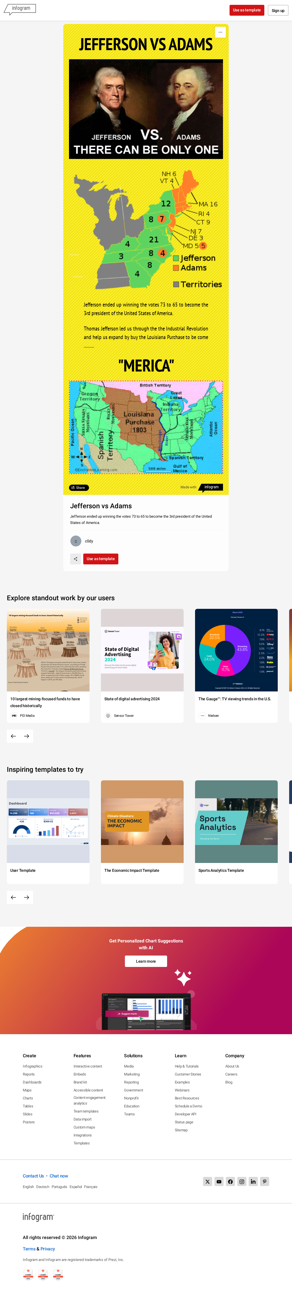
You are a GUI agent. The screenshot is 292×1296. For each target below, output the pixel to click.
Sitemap (181, 1130)
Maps (27, 1090)
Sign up (278, 10)
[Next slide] (26, 736)
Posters (29, 1122)
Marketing (131, 1074)
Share (80, 488)
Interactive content (88, 1066)
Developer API (185, 1114)
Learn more (146, 961)
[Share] (75, 559)
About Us (232, 1066)
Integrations (83, 1135)
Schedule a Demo (188, 1106)
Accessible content (88, 1090)
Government (133, 1090)
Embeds (80, 1074)
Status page (184, 1122)
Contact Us (33, 1176)
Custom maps (84, 1127)
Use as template (247, 10)
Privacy (47, 1249)
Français (91, 1187)
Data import (83, 1119)
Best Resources (187, 1098)
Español (76, 1187)
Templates (82, 1143)
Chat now (59, 1176)
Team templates (86, 1111)
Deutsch (42, 1187)
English (28, 1187)
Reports (29, 1074)
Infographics (32, 1066)
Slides (27, 1114)
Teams (129, 1114)
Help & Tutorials (187, 1066)
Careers (231, 1074)
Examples (182, 1082)
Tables (28, 1106)
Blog (228, 1082)
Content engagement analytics (90, 1100)
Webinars (182, 1090)
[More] (220, 32)
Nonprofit (131, 1098)
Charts (28, 1098)
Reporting (131, 1082)
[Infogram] (19, 10)
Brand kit (80, 1082)
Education (131, 1106)
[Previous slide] (13, 736)
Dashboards (32, 1082)
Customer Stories (188, 1074)
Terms (29, 1249)
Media (129, 1066)
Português (59, 1187)
